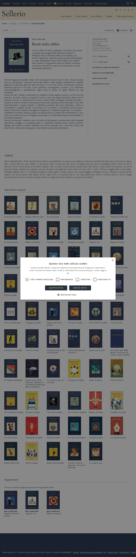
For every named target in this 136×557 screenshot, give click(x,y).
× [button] (113, 260)
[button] (67, 294)
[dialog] (68, 278)
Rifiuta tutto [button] (80, 288)
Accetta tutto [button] (56, 288)
